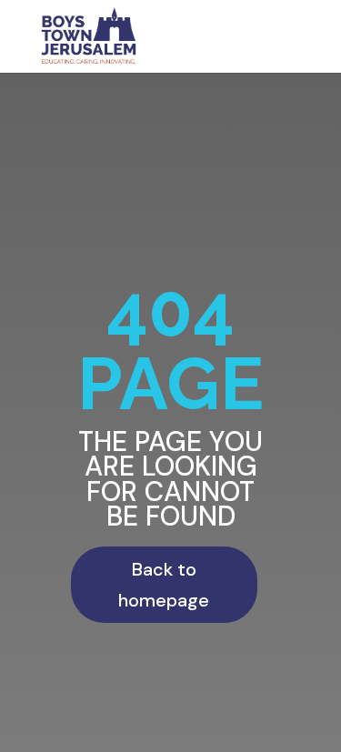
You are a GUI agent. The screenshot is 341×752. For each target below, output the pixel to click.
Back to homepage (163, 584)
